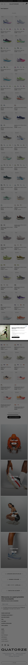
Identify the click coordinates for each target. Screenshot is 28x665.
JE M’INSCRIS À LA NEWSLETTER (15, 337)
